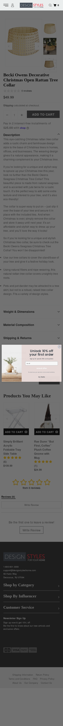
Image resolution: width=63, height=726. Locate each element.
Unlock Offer (41, 368)
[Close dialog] (59, 346)
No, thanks (41, 376)
